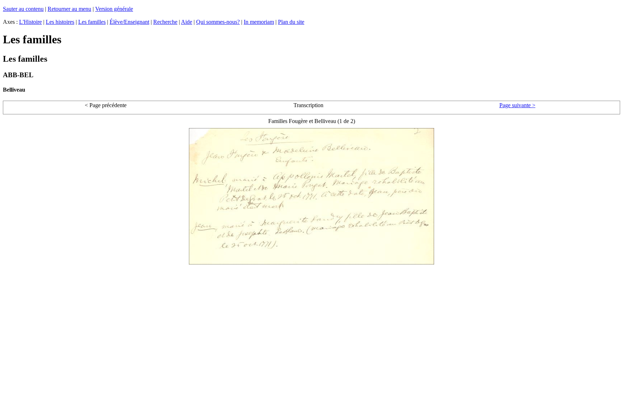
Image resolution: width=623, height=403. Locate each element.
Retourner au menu (69, 9)
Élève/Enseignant (129, 22)
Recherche (165, 22)
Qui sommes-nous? (218, 22)
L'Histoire (30, 22)
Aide (186, 22)
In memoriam (259, 22)
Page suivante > (517, 105)
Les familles (92, 22)
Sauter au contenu (23, 9)
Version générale (114, 9)
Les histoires (60, 22)
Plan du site (291, 22)
